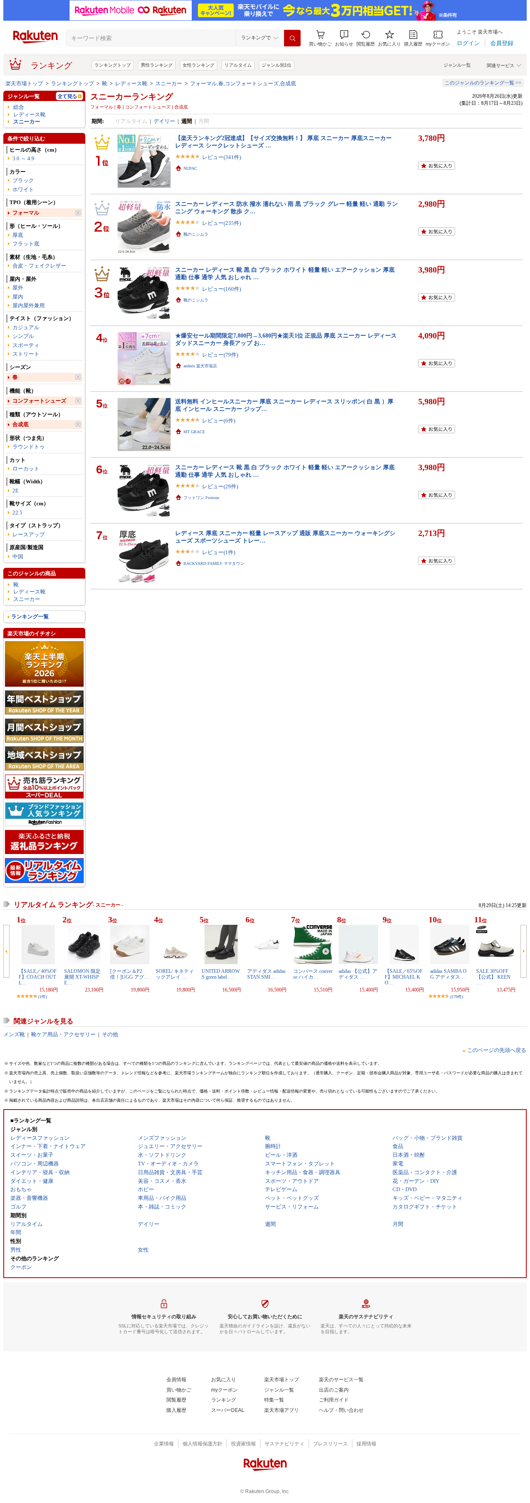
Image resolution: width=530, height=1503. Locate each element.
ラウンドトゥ (28, 447)
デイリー (164, 121)
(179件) (456, 996)
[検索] (292, 38)
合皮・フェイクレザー (39, 266)
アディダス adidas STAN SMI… (266, 974)
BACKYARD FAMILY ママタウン (213, 563)
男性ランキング (157, 65)
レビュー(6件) (218, 420)
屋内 (17, 297)
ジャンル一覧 (457, 65)
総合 (18, 107)
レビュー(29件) (220, 486)
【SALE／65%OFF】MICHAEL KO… (404, 977)
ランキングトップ (112, 65)
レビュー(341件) (221, 157)
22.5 (17, 512)
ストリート (25, 354)
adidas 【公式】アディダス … (358, 974)
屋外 (17, 288)
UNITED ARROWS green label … (221, 974)
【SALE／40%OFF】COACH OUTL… (38, 977)
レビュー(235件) (221, 223)
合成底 (20, 424)
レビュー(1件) (218, 552)
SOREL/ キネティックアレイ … (175, 974)
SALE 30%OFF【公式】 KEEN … (493, 977)
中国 (17, 556)
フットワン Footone (201, 497)
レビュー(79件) (220, 355)
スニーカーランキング (131, 96)
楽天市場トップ (24, 83)
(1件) (42, 996)
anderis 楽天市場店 (200, 366)
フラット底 (25, 244)
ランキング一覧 (30, 616)
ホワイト (23, 189)
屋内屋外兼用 (28, 305)
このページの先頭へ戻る (496, 1050)
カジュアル (25, 327)
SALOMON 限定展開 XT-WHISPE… (82, 977)
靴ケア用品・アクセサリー (63, 1034)
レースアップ (28, 534)
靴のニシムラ (195, 234)
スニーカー (168, 83)
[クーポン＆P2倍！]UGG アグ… (129, 974)
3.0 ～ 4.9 (23, 158)
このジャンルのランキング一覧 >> (483, 83)
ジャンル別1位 (277, 65)
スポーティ (25, 345)
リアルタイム (238, 65)
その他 (110, 1034)
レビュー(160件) (221, 289)
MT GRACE (194, 431)
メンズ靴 (14, 1034)
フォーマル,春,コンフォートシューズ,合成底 (243, 83)
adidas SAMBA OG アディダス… (448, 974)
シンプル (23, 336)
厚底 (17, 235)
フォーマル (25, 213)
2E (15, 490)
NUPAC (190, 168)
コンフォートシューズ (39, 401)
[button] (344, 38)
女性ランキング (198, 65)
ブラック (23, 180)
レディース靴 (131, 83)
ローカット (25, 469)
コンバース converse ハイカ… (312, 974)
